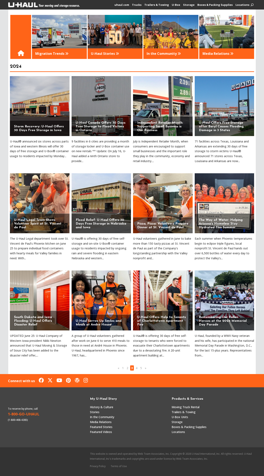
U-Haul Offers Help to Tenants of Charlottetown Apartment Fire (161, 321)
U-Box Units (180, 417)
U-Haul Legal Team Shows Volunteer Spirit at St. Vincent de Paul (37, 223)
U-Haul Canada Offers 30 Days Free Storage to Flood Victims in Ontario (100, 126)
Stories (94, 412)
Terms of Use (119, 466)
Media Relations (101, 422)
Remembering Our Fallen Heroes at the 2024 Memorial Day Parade (223, 321)
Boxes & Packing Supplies (215, 5)
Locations (242, 5)
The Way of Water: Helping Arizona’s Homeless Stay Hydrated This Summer (221, 223)
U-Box (176, 5)
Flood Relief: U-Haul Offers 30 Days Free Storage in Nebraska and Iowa (101, 223)
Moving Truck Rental (185, 407)
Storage (188, 5)
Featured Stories (101, 427)
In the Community (102, 417)
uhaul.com (121, 5)
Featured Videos (101, 432)
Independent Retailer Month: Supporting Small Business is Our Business (160, 126)
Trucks (136, 5)
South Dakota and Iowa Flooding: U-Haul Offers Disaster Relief (33, 321)
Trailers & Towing (156, 5)
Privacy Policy (98, 466)
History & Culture (101, 407)
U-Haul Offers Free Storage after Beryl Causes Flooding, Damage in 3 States (221, 126)
